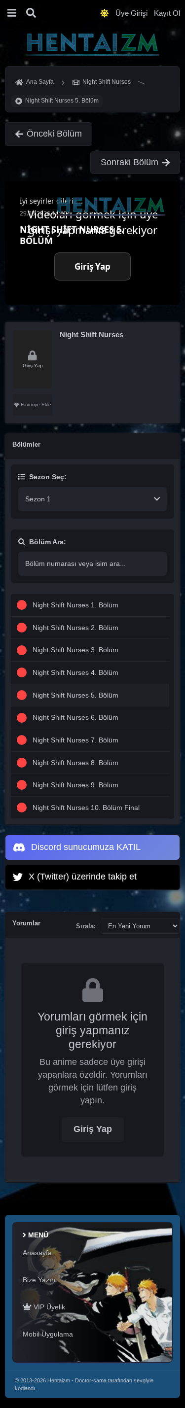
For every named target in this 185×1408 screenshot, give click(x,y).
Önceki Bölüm (54, 134)
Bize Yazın (39, 1280)
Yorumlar (26, 923)
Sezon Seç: (48, 477)
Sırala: (86, 926)
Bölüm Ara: (47, 542)
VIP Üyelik (48, 1307)
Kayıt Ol (167, 13)
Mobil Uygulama (48, 1334)
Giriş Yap (93, 1129)
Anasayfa (37, 1253)
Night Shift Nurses (91, 334)
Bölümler (26, 444)
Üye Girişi (131, 13)
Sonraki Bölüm (129, 162)
